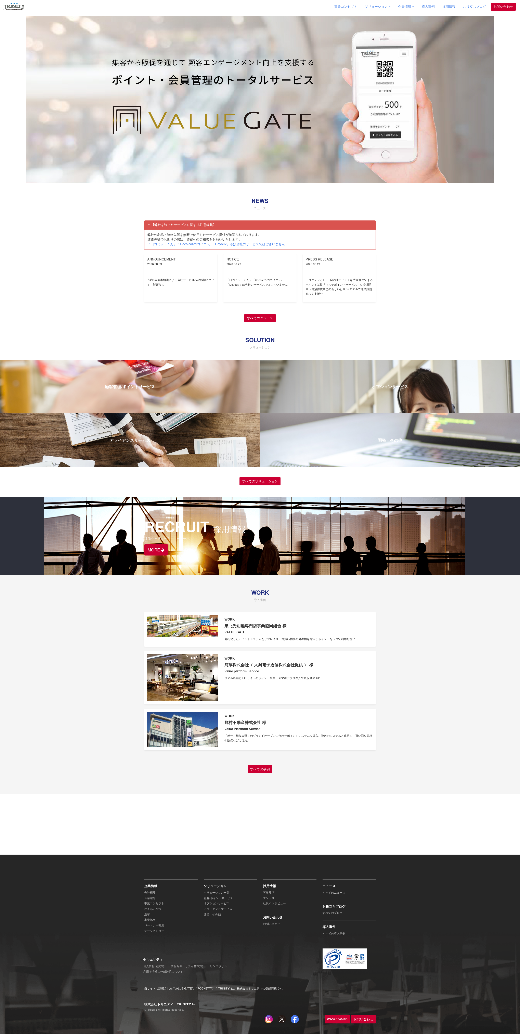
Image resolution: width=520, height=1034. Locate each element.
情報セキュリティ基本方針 (188, 966)
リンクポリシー (220, 966)
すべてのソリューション (260, 481)
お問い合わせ (503, 6)
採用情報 (448, 6)
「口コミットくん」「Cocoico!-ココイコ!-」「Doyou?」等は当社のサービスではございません (216, 244)
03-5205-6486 (337, 1019)
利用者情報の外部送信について (163, 971)
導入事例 (428, 6)
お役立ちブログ (474, 6)
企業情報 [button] (405, 6)
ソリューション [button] (376, 6)
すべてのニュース (260, 318)
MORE (154, 550)
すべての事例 (260, 769)
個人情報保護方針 (154, 966)
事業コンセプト (345, 6)
